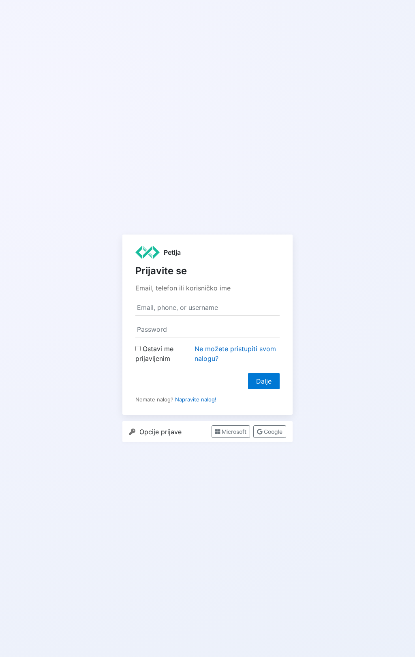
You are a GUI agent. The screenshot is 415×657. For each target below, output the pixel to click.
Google (272, 431)
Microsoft (233, 431)
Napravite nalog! (195, 399)
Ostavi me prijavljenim (154, 354)
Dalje (264, 381)
